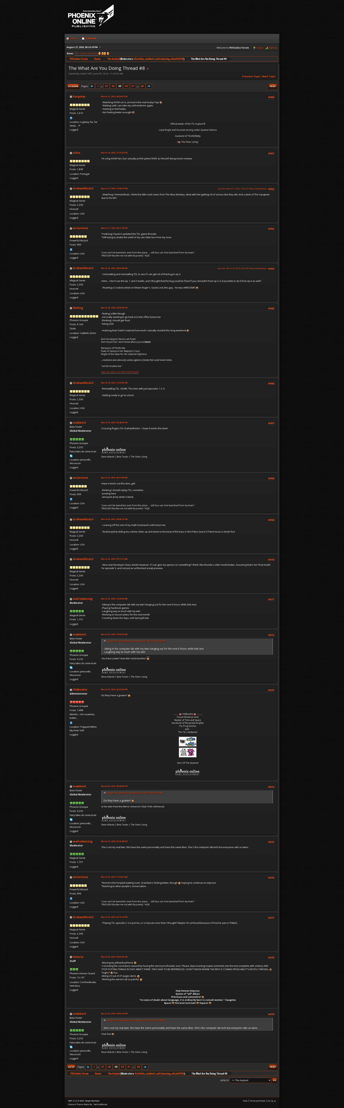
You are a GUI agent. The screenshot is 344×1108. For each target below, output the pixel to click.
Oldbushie (80, 690)
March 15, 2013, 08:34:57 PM (114, 96)
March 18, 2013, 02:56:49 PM (114, 307)
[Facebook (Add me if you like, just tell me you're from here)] (71, 249)
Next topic (269, 76)
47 (106, 86)
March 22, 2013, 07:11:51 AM (114, 559)
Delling (78, 308)
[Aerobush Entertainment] (71, 722)
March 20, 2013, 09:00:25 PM (114, 519)
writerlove (80, 228)
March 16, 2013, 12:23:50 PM (114, 152)
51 (133, 86)
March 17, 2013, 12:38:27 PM (114, 188)
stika (76, 153)
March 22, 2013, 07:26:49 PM (114, 841)
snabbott (149, 59)
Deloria (78, 957)
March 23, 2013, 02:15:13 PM (114, 917)
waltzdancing (163, 59)
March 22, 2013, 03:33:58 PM (114, 689)
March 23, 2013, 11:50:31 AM (114, 877)
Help (245, 1100)
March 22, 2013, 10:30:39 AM (114, 634)
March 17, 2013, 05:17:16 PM (114, 228)
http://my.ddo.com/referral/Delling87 (120, 372)
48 (113, 86)
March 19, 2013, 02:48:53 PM (114, 422)
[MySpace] (71, 117)
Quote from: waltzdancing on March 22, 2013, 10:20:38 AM (136, 641)
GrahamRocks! (83, 188)
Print (273, 86)
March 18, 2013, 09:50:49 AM (114, 268)
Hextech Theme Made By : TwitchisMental (87, 1104)
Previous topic (251, 76)
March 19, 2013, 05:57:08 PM (114, 477)
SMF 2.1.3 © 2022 (76, 1101)
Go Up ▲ (271, 1100)
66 (142, 86)
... (102, 86)
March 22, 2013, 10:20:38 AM (114, 598)
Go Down (73, 86)
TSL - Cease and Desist (86, 53)
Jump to (224, 1080)
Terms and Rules (257, 1100)
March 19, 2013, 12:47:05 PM (114, 382)
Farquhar (79, 96)
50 (126, 86)
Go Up (71, 1067)
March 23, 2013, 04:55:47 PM (114, 1013)
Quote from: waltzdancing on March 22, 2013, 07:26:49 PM (136, 1020)
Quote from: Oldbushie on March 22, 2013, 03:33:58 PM (134, 792)
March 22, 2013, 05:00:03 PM (114, 786)
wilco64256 (177, 59)
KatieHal (139, 59)
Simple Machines (92, 1101)
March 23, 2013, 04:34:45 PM (114, 956)
